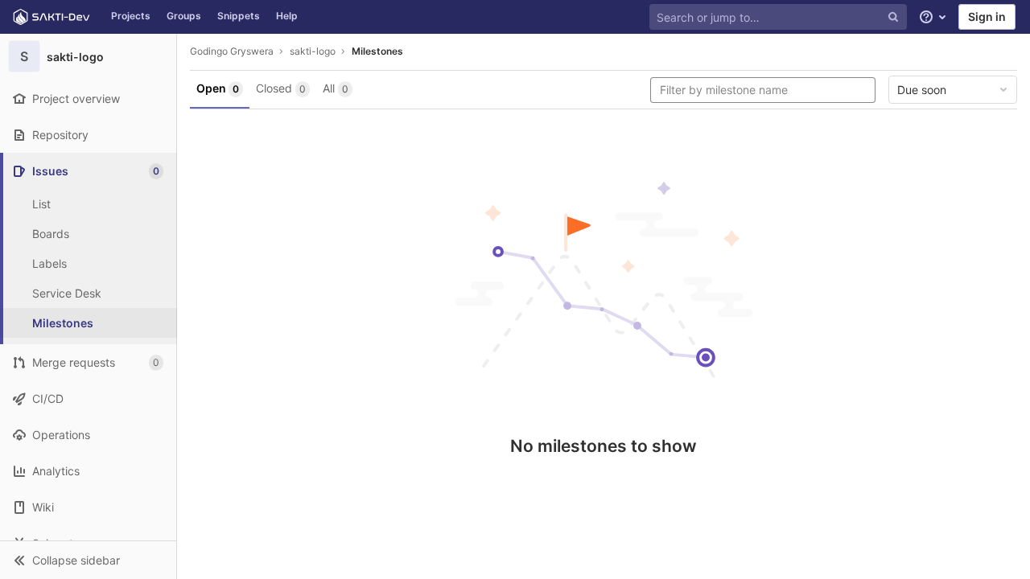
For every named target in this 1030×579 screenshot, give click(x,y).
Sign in (987, 16)
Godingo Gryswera (232, 51)
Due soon (921, 89)
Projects (130, 16)
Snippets (238, 16)
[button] (88, 559)
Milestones (377, 51)
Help (287, 16)
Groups (184, 16)
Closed (281, 88)
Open (217, 88)
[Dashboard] (51, 17)
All (335, 88)
